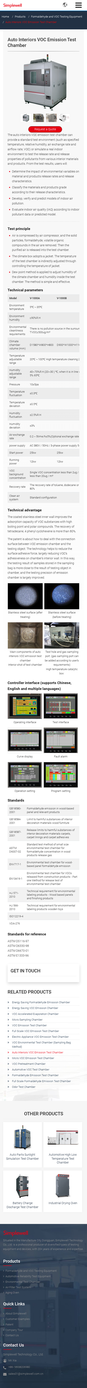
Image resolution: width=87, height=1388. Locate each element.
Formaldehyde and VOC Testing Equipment (56, 16)
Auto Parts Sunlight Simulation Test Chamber (22, 1156)
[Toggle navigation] (78, 5)
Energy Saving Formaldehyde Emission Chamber (41, 1002)
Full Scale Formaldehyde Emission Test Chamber (41, 1081)
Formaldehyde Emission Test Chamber (35, 1075)
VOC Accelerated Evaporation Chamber (35, 1014)
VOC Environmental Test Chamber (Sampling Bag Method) (41, 1044)
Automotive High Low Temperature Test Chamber (63, 1158)
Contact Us (13, 1345)
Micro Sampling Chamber (27, 1019)
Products (20, 16)
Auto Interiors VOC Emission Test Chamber (37, 1052)
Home (5, 16)
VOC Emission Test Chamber (29, 1025)
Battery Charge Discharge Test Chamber (22, 1205)
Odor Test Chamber (23, 1086)
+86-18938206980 (19, 1367)
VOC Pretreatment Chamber (28, 1063)
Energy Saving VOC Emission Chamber (35, 1008)
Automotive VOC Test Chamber (30, 1069)
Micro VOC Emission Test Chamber (33, 1058)
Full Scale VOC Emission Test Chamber (35, 1031)
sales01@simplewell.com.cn (25, 1373)
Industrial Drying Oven (63, 1203)
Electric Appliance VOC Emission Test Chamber (40, 1036)
